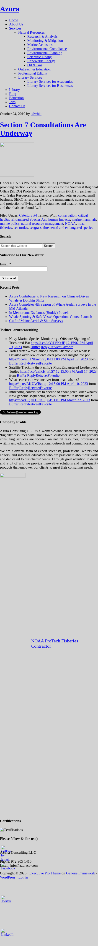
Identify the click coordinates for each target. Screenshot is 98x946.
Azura (9, 9)
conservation (67, 215)
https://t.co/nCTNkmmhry (27, 359)
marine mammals (84, 219)
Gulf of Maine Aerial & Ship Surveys (36, 321)
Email (5, 264)
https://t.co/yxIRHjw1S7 (37, 371)
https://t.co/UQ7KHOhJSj (27, 400)
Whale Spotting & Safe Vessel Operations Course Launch (50, 317)
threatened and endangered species (68, 228)
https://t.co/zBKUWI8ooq (27, 384)
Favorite (67, 347)
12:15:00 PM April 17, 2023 (76, 371)
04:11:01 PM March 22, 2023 (68, 400)
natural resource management (42, 223)
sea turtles (21, 228)
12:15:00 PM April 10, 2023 (67, 384)
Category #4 (28, 215)
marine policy (9, 223)
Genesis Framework (80, 873)
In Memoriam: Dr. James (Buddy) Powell (39, 313)
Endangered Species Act (28, 219)
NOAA (70, 223)
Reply (45, 347)
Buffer (35, 347)
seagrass (35, 228)
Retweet (55, 347)
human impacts (59, 219)
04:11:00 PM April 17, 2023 (67, 359)
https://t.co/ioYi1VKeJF (48, 343)
